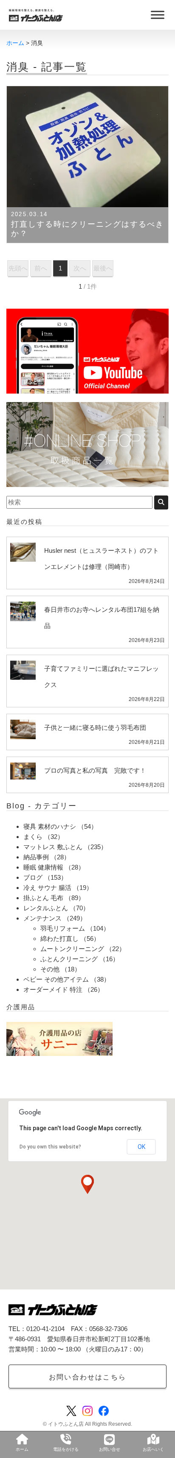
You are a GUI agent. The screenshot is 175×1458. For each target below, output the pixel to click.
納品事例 (36, 857)
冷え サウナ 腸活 (47, 887)
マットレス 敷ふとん (52, 846)
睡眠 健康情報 (43, 867)
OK (141, 1146)
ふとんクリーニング (69, 959)
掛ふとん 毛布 (43, 897)
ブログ (32, 877)
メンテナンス (42, 918)
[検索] (161, 502)
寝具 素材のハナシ (49, 826)
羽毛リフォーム (62, 928)
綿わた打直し (59, 938)
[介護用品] (59, 1038)
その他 (49, 969)
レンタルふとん (45, 908)
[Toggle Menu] (157, 15)
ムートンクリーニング (72, 948)
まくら (32, 836)
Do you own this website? (50, 1147)
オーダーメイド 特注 (52, 989)
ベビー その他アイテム (56, 979)
